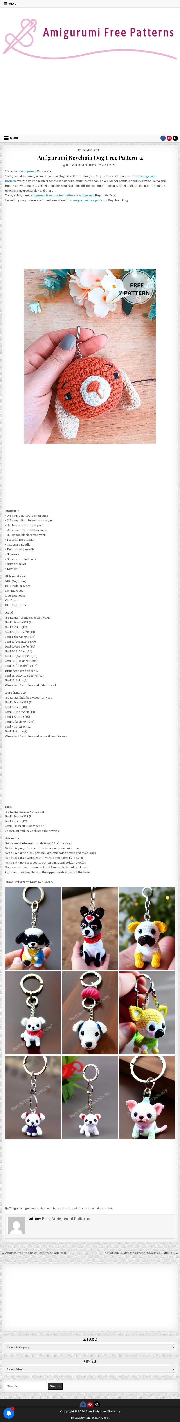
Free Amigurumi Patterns (81, 165)
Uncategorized (91, 150)
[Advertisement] (90, 101)
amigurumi (28, 1208)
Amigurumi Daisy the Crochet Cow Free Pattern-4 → (141, 1253)
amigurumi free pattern (89, 200)
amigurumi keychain (86, 1208)
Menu (13, 3)
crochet (107, 1208)
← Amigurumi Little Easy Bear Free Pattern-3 (34, 1253)
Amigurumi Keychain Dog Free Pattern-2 (90, 157)
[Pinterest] (169, 138)
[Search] (175, 138)
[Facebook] (163, 138)
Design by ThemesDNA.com (90, 1417)
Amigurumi (86, 195)
